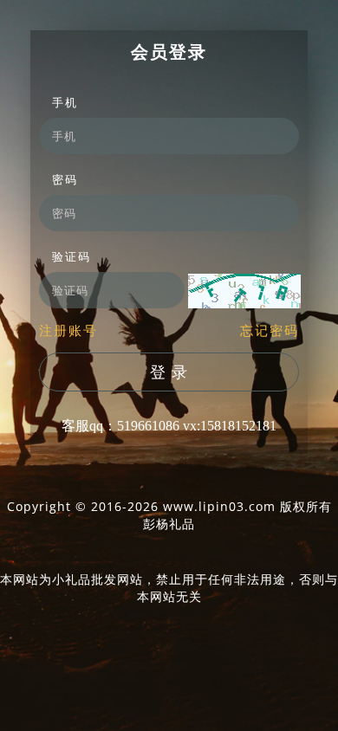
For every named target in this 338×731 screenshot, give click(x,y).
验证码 (71, 256)
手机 (65, 102)
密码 (65, 179)
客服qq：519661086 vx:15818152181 (169, 425)
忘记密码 (269, 330)
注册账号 (68, 330)
